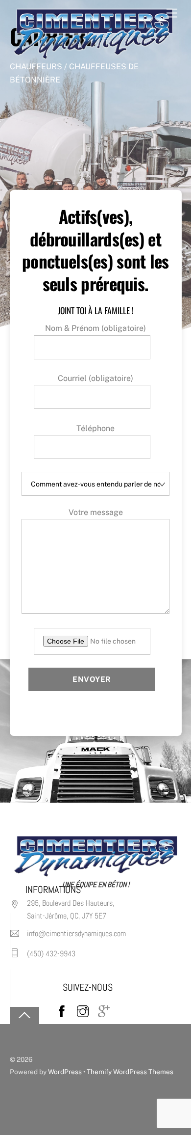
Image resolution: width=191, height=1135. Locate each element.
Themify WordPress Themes (130, 1072)
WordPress (65, 1072)
